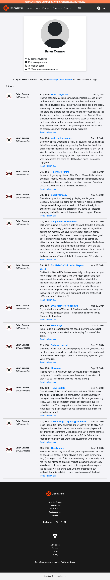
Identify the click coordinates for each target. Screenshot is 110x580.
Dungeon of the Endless (64, 221)
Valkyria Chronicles (61, 138)
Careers (55, 548)
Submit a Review (55, 502)
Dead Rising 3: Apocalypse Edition (69, 421)
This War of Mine (60, 171)
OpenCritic (39, 562)
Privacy (55, 555)
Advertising (55, 545)
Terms (55, 551)
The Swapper (58, 448)
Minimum (56, 368)
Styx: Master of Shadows (64, 305)
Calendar (57, 8)
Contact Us (55, 515)
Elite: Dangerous (60, 94)
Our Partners (55, 505)
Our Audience (55, 509)
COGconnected (23, 97)
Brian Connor (22, 94)
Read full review (48, 132)
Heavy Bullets (58, 388)
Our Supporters (55, 512)
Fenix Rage (56, 325)
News (29, 8)
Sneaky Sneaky (59, 194)
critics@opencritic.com (60, 79)
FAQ (79, 8)
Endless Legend (59, 345)
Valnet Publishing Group (65, 562)
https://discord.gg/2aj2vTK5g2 (70, 1)
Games (42, 8)
